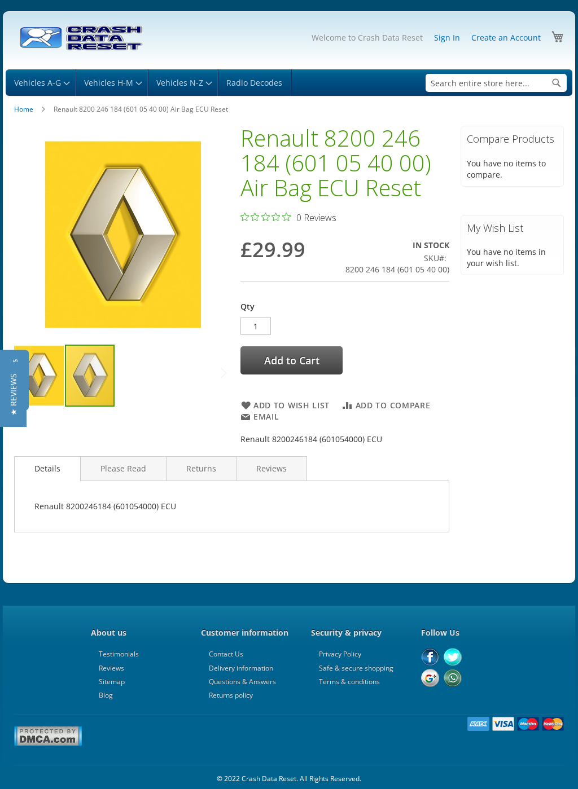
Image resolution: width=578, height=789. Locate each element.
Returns (201, 468)
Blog (106, 695)
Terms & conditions (349, 681)
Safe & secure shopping (356, 668)
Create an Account (506, 37)
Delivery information (241, 668)
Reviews (271, 468)
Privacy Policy (340, 654)
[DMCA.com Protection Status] (48, 744)
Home (23, 109)
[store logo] (80, 38)
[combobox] (496, 83)
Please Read (123, 468)
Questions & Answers (242, 681)
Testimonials (119, 654)
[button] (39, 375)
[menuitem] (40, 82)
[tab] (47, 468)
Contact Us (226, 654)
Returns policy (231, 695)
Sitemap (112, 681)
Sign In (447, 37)
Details (47, 468)
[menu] (289, 82)
